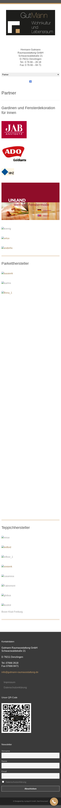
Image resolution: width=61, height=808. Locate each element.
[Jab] (15, 137)
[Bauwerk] (8, 273)
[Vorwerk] (8, 566)
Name (4, 761)
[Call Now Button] (54, 802)
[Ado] (15, 160)
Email (4, 771)
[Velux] (6, 238)
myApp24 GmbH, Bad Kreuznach (36, 801)
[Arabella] (8, 248)
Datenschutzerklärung (15, 687)
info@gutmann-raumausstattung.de (19, 672)
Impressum (9, 682)
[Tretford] (7, 547)
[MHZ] (9, 174)
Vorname (5, 751)
